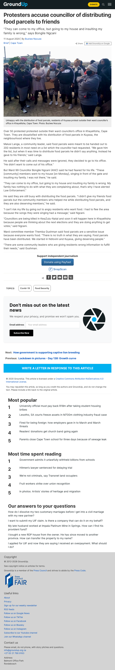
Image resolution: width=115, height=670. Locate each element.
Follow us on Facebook (15, 621)
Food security (42, 288)
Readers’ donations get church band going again (48, 431)
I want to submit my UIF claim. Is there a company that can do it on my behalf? (55, 520)
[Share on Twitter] (54, 278)
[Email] (60, 278)
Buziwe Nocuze (33, 38)
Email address (17, 324)
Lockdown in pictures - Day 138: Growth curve (47, 358)
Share (80, 43)
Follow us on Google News (16, 613)
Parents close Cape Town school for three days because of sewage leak (62, 439)
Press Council (40, 570)
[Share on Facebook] (49, 278)
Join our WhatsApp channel (17, 636)
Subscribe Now (21, 333)
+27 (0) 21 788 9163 (14, 653)
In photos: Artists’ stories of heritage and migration (49, 491)
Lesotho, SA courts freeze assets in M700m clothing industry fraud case (63, 414)
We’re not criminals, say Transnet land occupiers (48, 475)
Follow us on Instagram (15, 629)
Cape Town (17, 43)
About (7, 597)
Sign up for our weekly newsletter (20, 605)
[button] (109, 4)
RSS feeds (9, 609)
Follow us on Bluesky (14, 625)
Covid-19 (25, 288)
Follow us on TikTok (13, 617)
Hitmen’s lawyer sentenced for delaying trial (45, 467)
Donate (93, 4)
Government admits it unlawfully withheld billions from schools (57, 459)
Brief (6, 43)
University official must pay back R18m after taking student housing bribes (60, 407)
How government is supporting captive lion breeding (46, 352)
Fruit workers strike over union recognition (44, 483)
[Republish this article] (70, 278)
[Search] (103, 4)
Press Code (80, 570)
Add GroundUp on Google (99, 43)
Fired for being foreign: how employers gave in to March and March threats (59, 424)
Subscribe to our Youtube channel (20, 632)
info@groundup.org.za (15, 650)
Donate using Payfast (57, 262)
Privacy (7, 601)
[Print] (65, 278)
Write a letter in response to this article (57, 368)
